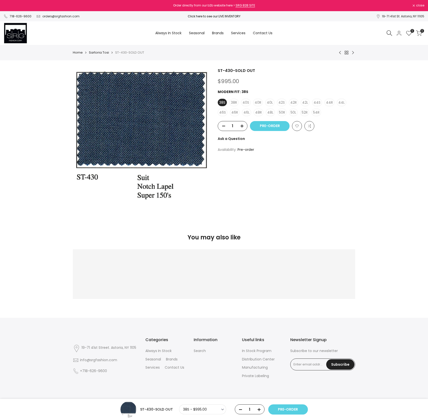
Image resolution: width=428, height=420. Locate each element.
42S (281, 102)
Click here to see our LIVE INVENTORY (214, 16)
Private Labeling (255, 375)
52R (305, 112)
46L (246, 112)
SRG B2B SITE (245, 5)
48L (270, 112)
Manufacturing (255, 367)
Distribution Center (258, 359)
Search (200, 350)
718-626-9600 (20, 16)
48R (258, 112)
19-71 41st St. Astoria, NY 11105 (403, 16)
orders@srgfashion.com (61, 16)
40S (245, 102)
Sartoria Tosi (99, 52)
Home (78, 52)
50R (282, 112)
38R (234, 102)
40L (270, 102)
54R (316, 112)
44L (341, 102)
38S (222, 102)
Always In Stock (158, 350)
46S (222, 112)
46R (234, 112)
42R (293, 102)
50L (293, 112)
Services (152, 367)
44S (317, 102)
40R (258, 102)
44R (329, 102)
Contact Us (174, 367)
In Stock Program (256, 350)
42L (305, 102)
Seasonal (153, 359)
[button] (297, 126)
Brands (172, 359)
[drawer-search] (389, 33)
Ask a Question (231, 138)
